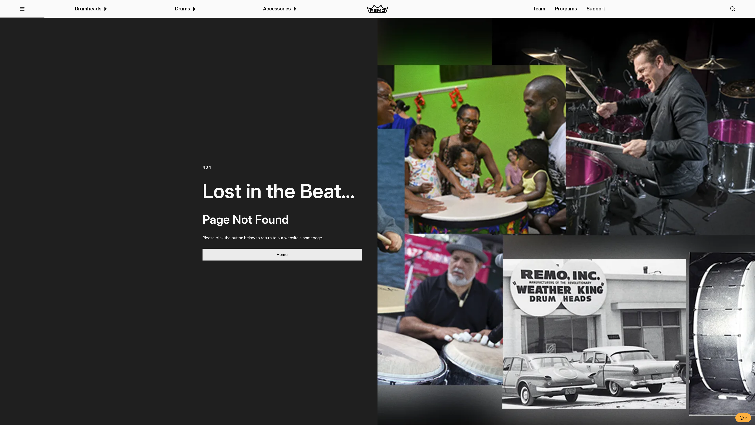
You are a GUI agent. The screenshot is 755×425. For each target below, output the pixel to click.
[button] (22, 9)
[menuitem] (104, 9)
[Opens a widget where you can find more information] (743, 418)
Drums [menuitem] (182, 9)
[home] (377, 9)
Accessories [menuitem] (277, 9)
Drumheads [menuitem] (88, 9)
